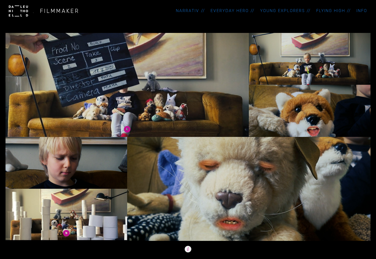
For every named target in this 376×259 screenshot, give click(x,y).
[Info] (188, 249)
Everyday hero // (233, 11)
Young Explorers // (285, 11)
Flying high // (333, 11)
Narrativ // (190, 11)
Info (361, 11)
